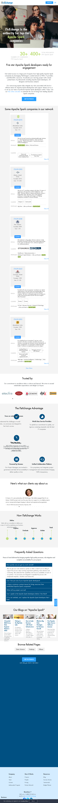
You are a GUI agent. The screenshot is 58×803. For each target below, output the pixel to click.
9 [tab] (31, 398)
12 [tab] (37, 398)
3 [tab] (17, 398)
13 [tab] (40, 398)
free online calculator (14, 91)
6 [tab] (24, 398)
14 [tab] (42, 398)
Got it (33, 801)
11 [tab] (35, 398)
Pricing (26, 782)
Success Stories (48, 779)
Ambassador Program (14, 785)
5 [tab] (22, 398)
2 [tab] (15, 398)
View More (47, 159)
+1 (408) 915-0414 (29, 794)
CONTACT (49, 2)
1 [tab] (12, 398)
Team (10, 779)
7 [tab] (26, 398)
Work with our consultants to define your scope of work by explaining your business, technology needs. (11, 524)
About (10, 777)
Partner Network (29, 785)
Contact (11, 782)
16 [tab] (46, 398)
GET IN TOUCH (29, 99)
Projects (27, 777)
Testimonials (47, 782)
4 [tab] (19, 398)
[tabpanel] (7, 393)
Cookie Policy (24, 801)
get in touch (29, 659)
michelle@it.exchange (30, 796)
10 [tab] (33, 398)
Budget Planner (47, 785)
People (26, 779)
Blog (45, 777)
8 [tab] (28, 398)
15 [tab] (44, 398)
